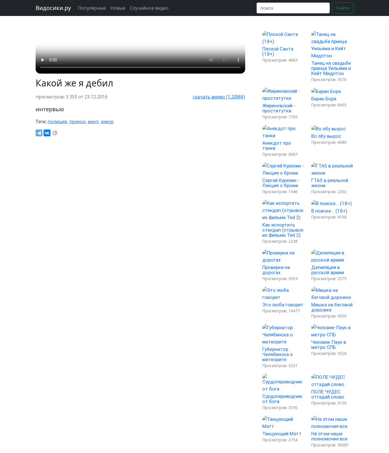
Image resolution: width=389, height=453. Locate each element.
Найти (343, 8)
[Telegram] (39, 133)
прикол (77, 121)
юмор (107, 121)
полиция (57, 121)
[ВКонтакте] (47, 133)
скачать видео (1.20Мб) (219, 97)
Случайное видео (149, 8)
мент (93, 121)
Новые (117, 8)
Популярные (92, 8)
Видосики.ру (53, 8)
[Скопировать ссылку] (55, 133)
